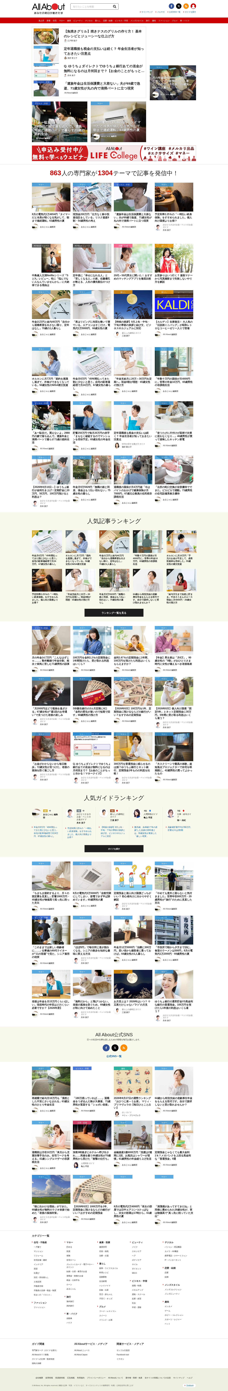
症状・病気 (104, 1251)
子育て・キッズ (105, 1299)
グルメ (175, 21)
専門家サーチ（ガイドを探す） (45, 1350)
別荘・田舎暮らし (41, 1277)
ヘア (134, 1256)
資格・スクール (138, 1294)
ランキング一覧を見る (114, 613)
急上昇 (41, 21)
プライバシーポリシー (96, 1378)
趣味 (154, 21)
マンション (38, 1251)
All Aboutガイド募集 (40, 1355)
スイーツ (103, 1315)
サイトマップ (147, 12)
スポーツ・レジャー (173, 1319)
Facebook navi (123, 1355)
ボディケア (136, 1260)
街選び (36, 1273)
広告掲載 (71, 1378)
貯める (69, 1247)
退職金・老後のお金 (75, 1276)
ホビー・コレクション (174, 1315)
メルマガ (161, 12)
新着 (48, 21)
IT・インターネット (173, 1260)
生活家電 (103, 1281)
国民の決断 (36, 1363)
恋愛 (166, 1273)
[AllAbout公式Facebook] (171, 6)
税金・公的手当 (73, 1280)
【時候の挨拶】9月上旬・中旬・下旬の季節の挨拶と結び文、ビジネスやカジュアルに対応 (113, 831)
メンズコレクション (173, 1289)
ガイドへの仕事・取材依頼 (43, 1359)
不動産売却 (38, 1286)
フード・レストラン (107, 1311)
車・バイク (184, 21)
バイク (69, 1323)
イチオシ (120, 1359)
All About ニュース (82, 1350)
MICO (134, 1273)
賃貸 (36, 1269)
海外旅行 (70, 1301)
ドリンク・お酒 (105, 1320)
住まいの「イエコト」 (43, 1295)
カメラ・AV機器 (171, 1251)
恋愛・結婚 (107, 21)
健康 (69, 21)
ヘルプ (189, 1378)
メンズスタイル (136, 21)
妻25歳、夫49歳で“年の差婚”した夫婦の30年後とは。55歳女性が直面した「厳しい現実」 (145, 831)
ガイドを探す (190, 12)
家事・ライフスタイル (108, 1268)
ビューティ (78, 21)
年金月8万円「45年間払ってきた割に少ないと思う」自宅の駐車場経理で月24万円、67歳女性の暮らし (46, 831)
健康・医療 (104, 1242)
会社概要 (39, 1378)
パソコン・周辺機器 (173, 1247)
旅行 (148, 21)
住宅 (55, 21)
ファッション (164, 21)
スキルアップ (137, 1290)
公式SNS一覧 (174, 12)
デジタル (89, 21)
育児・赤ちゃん (105, 1294)
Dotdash (190, 1385)
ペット (167, 1324)
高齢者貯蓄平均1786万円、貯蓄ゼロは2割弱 (180, 828)
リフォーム (38, 1256)
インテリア (38, 1264)
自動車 (69, 1318)
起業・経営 (136, 1299)
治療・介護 (104, 1256)
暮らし (98, 21)
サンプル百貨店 (123, 1350)
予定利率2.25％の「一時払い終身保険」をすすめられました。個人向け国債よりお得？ (79, 833)
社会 (134, 1303)
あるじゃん (71, 1289)
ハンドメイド (104, 1286)
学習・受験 (136, 1307)
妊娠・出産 (104, 1290)
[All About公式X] (178, 6)
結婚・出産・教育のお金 (77, 1271)
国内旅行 (70, 1306)
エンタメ (168, 1306)
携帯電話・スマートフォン (176, 1256)
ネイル (135, 1264)
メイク (135, 1247)
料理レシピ (104, 1273)
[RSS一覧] (186, 6)
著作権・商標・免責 (133, 1378)
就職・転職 (136, 1286)
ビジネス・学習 (121, 21)
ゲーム (167, 1311)
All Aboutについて (115, 1378)
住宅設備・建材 (40, 1260)
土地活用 (37, 1282)
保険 (68, 1256)
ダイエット (136, 1269)
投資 (68, 1251)
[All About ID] (193, 6)
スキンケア (136, 1251)
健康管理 (103, 1247)
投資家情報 (60, 1378)
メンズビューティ (172, 1294)
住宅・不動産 (40, 1242)
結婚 (166, 1277)
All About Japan (80, 1355)
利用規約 (81, 1378)
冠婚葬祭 (103, 1277)
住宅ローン (71, 1260)
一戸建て (37, 1247)
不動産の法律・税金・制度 (45, 1290)
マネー (62, 21)
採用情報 (49, 1378)
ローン (69, 1284)
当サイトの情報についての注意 (158, 1378)
